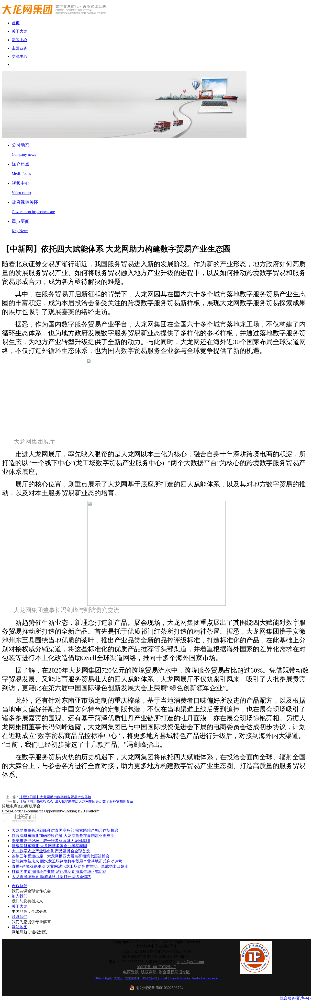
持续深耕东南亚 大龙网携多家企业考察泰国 (49, 846)
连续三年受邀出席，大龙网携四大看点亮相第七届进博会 (61, 856)
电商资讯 (131, 972)
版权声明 (148, 972)
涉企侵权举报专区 (174, 972)
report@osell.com (190, 962)
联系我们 (19, 917)
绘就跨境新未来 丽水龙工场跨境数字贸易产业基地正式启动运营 (67, 861)
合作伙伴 (19, 886)
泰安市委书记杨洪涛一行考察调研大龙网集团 (51, 841)
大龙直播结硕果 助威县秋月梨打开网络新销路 (51, 877)
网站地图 (19, 927)
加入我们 (19, 896)
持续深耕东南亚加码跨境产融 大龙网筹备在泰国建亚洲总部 (63, 835)
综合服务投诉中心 (295, 998)
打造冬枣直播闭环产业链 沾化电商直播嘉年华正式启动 (59, 871)
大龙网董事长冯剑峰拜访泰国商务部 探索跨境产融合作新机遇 (65, 830)
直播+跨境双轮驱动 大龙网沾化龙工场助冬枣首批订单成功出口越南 (70, 866)
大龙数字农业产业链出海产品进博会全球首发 (51, 851)
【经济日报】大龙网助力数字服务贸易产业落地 (55, 797)
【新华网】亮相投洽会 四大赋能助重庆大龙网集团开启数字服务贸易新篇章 (76, 801)
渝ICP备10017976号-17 (156, 967)
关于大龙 (19, 906)
